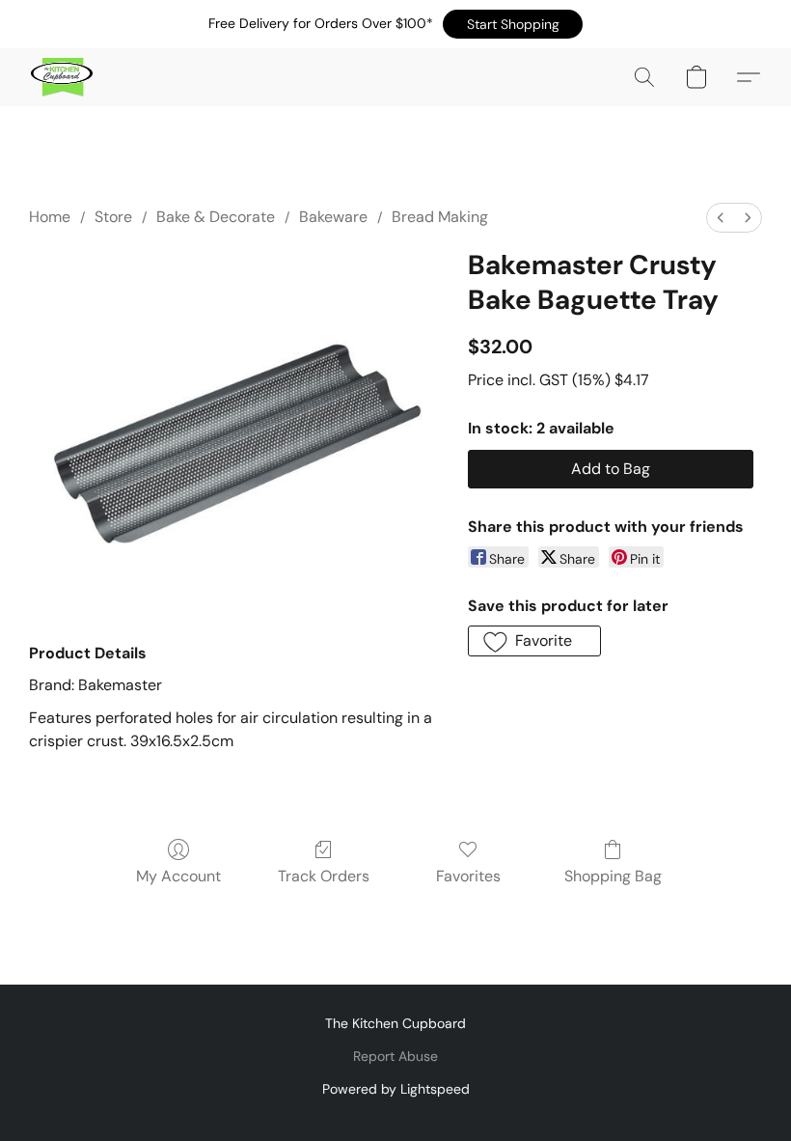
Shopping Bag (613, 876)
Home (49, 217)
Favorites (468, 876)
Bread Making (440, 217)
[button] (513, 24)
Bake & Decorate (215, 217)
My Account (178, 876)
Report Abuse (395, 1056)
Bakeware (333, 217)
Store (113, 217)
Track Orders (323, 876)
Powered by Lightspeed (396, 1089)
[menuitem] (720, 218)
